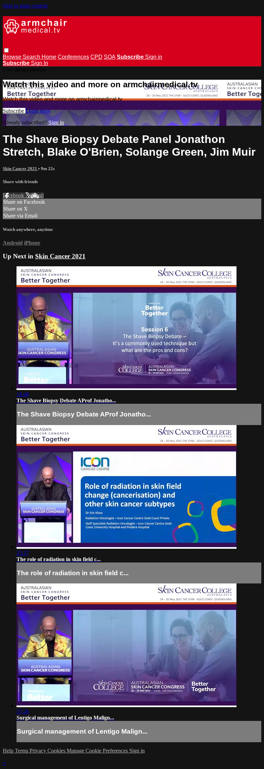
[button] (6, 50)
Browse (13, 57)
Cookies (57, 751)
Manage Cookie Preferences (98, 751)
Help (9, 751)
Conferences (73, 57)
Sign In (39, 63)
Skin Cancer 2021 (20, 168)
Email (37, 195)
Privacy (38, 751)
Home (49, 57)
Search (32, 57)
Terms (22, 751)
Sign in (153, 57)
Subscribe (14, 111)
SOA (110, 57)
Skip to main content (25, 6)
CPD (96, 57)
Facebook (14, 195)
